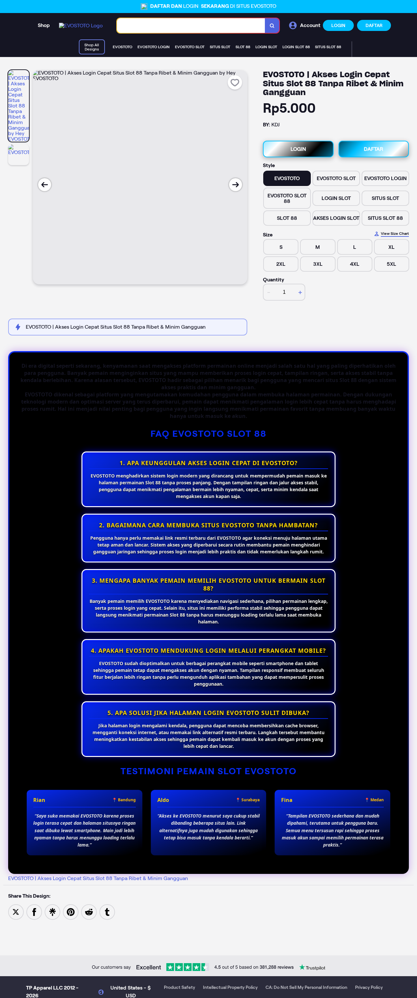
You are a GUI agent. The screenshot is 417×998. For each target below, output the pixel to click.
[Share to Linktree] (52, 911)
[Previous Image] (44, 185)
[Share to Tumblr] (107, 911)
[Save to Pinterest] (71, 911)
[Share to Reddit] (89, 911)
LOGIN (338, 25)
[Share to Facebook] (34, 911)
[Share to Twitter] (16, 911)
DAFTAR (374, 25)
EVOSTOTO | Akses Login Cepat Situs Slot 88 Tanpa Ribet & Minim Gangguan (98, 878)
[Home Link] (81, 25)
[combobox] (191, 25)
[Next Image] (235, 185)
